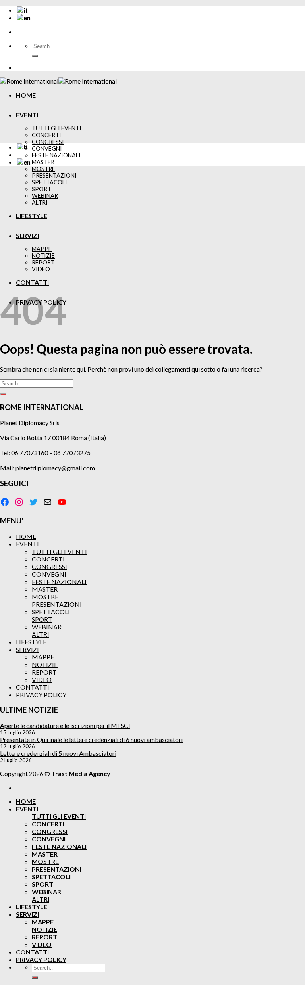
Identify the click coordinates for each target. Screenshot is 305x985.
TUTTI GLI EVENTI (56, 128)
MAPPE (43, 657)
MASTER (43, 162)
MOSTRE (43, 168)
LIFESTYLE (31, 642)
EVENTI (27, 115)
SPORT (42, 619)
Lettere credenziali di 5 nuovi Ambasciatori (58, 753)
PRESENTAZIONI (57, 604)
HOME (26, 95)
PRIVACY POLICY (41, 694)
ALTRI (40, 634)
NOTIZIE (45, 664)
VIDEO (42, 679)
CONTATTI (32, 687)
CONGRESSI (48, 141)
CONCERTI (46, 135)
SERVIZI (27, 649)
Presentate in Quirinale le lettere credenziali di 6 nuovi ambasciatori (91, 739)
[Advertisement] (152, 227)
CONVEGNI (47, 148)
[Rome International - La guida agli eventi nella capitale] (58, 81)
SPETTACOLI (51, 611)
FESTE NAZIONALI (56, 155)
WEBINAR (47, 626)
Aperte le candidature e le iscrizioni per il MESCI (65, 725)
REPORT (44, 672)
